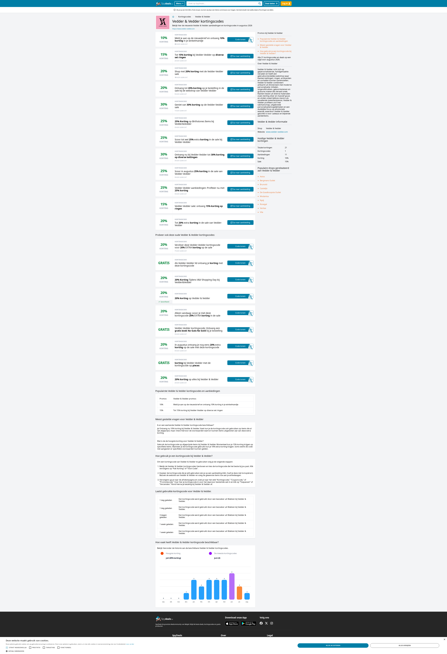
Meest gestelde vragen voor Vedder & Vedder (275, 46)
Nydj (262, 200)
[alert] (223, 645)
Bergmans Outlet (267, 180)
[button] (70, 651)
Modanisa (264, 196)
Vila (261, 212)
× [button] (444, 639)
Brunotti (263, 184)
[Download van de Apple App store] (232, 623)
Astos (262, 176)
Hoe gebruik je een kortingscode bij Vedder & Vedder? (275, 52)
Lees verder (130, 644)
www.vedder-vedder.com (277, 132)
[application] (205, 583)
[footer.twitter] (266, 623)
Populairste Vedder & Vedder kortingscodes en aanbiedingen (274, 40)
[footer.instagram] (271, 623)
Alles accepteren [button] (333, 645)
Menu (178, 3)
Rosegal (263, 204)
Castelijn (263, 188)
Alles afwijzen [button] (405, 645)
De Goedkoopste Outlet (270, 192)
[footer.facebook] (261, 623)
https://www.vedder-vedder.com (183, 29)
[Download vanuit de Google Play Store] (248, 623)
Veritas (263, 208)
